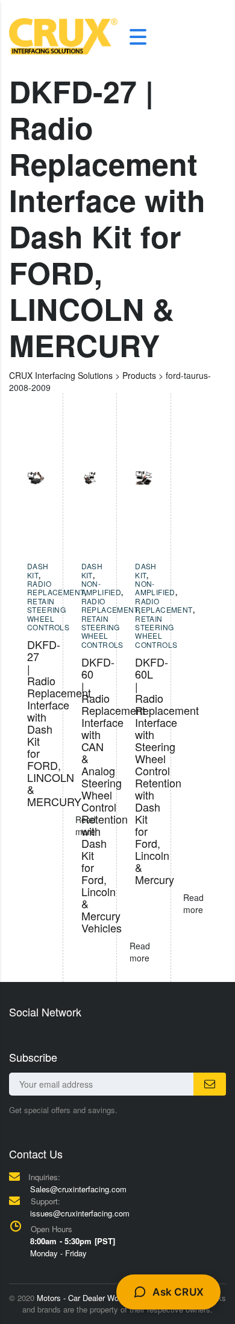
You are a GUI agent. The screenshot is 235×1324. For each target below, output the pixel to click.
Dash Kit (38, 570)
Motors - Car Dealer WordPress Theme (104, 1297)
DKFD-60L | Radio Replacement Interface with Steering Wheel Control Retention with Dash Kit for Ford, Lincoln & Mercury (167, 770)
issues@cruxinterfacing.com (80, 1213)
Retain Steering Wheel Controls (48, 614)
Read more (193, 903)
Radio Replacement (55, 587)
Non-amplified (101, 587)
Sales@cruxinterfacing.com (78, 1189)
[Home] (63, 35)
